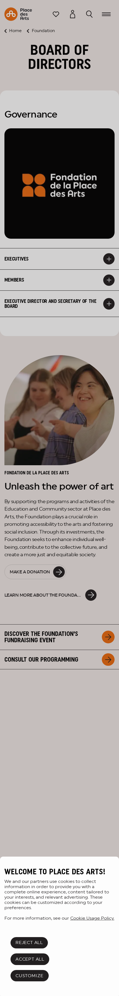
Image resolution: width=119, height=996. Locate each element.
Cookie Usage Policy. (92, 918)
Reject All (29, 942)
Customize (29, 975)
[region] (59, 926)
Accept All (29, 959)
